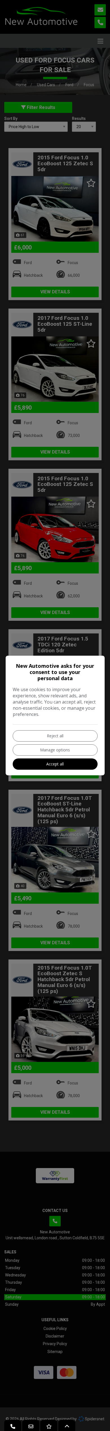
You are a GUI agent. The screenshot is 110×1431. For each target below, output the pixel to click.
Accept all (55, 764)
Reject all (55, 735)
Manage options (55, 750)
